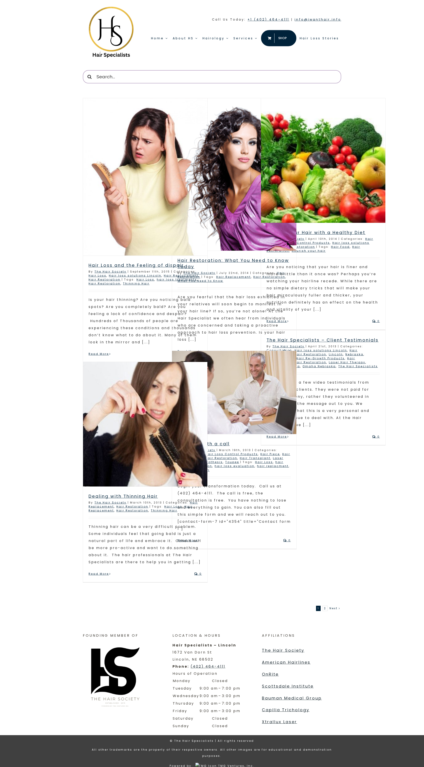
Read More (99, 354)
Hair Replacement (233, 277)
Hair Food (340, 247)
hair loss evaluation (235, 466)
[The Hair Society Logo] (116, 675)
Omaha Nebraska (319, 366)
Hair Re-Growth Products (320, 358)
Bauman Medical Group (292, 698)
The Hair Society (111, 271)
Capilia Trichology (285, 710)
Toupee (232, 462)
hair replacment (273, 466)
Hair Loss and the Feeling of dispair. (137, 265)
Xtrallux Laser (279, 722)
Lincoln (336, 354)
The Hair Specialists (358, 366)
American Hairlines (286, 662)
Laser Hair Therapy (347, 362)
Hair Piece (270, 454)
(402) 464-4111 (208, 666)
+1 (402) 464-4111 (268, 19)
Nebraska (354, 354)
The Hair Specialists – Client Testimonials (323, 340)
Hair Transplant (255, 458)
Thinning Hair (136, 283)
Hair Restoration (105, 279)
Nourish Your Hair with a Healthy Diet (316, 233)
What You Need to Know (200, 281)
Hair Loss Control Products (304, 243)
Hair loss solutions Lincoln (135, 275)
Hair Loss (97, 275)
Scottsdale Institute (288, 686)
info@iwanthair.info (318, 19)
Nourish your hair (309, 251)
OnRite (270, 674)
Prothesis (214, 462)
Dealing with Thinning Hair (123, 496)
